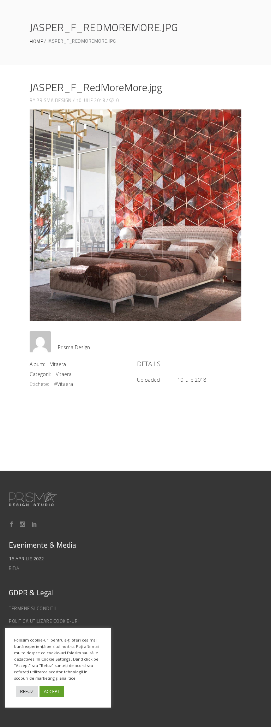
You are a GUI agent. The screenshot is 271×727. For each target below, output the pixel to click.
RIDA (14, 568)
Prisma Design (54, 100)
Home (36, 41)
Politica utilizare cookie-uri (44, 621)
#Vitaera (63, 384)
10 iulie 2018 (90, 100)
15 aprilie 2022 (26, 558)
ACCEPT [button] (52, 691)
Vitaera (58, 364)
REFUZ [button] (27, 691)
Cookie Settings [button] (55, 659)
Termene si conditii (32, 608)
